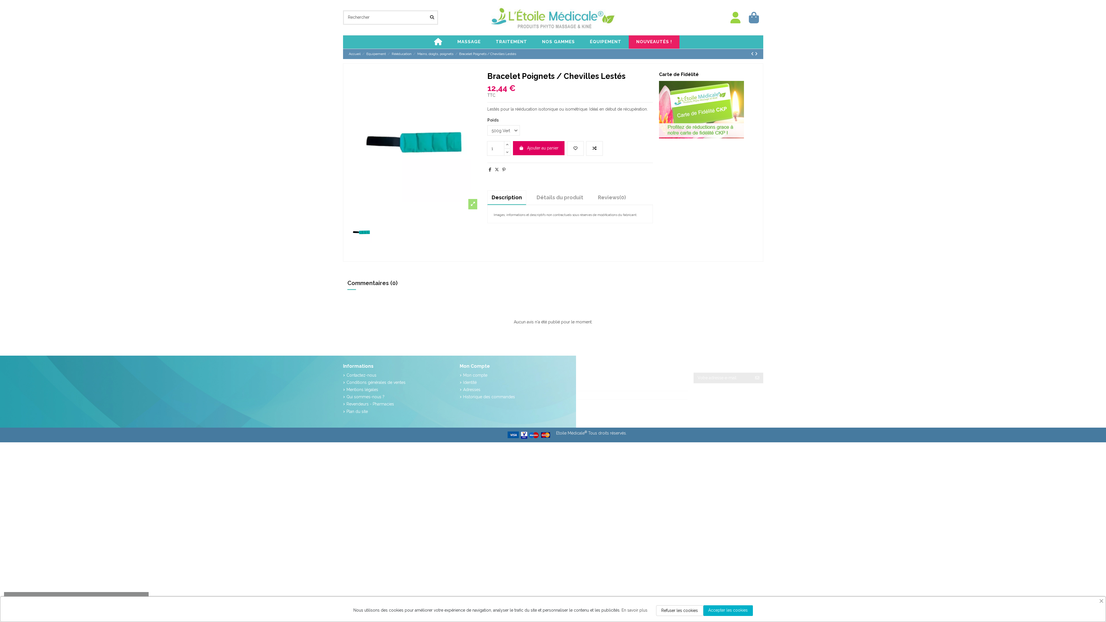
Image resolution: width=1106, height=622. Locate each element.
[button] (469, 42)
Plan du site (357, 411)
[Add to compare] (594, 148)
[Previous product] (753, 54)
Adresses (471, 389)
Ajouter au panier (542, 148)
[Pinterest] (503, 169)
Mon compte (475, 375)
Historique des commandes (489, 397)
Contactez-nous (361, 375)
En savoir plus (634, 610)
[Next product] (756, 54)
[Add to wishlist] (575, 148)
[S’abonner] (757, 378)
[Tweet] (497, 169)
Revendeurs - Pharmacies (370, 404)
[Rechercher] (432, 17)
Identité (470, 382)
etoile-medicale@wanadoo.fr (610, 403)
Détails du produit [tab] (560, 197)
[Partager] (490, 169)
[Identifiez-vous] (735, 18)
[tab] (612, 197)
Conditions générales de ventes (376, 382)
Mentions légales (362, 389)
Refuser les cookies (679, 610)
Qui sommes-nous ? (365, 397)
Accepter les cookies (728, 610)
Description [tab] (507, 197)
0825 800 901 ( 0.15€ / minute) (612, 394)
